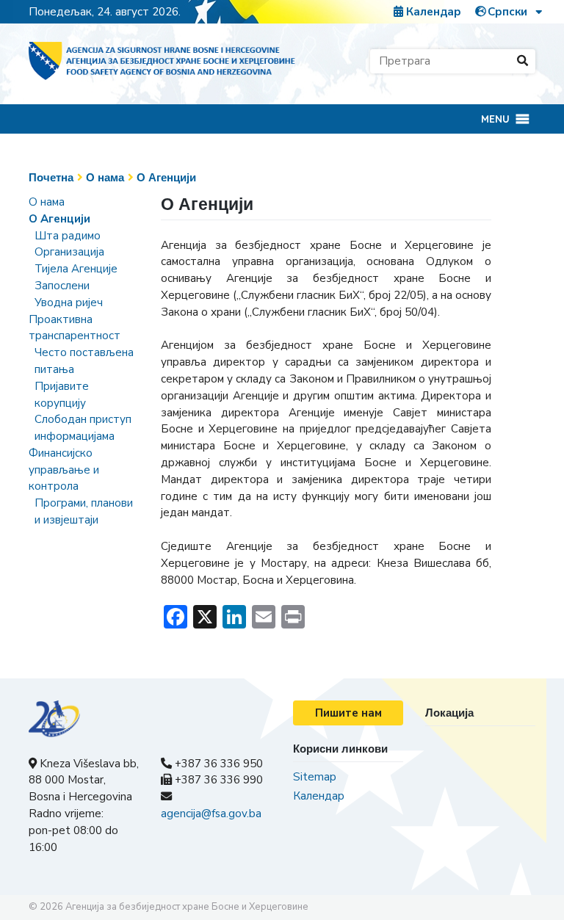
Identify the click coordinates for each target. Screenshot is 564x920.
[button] (495, 119)
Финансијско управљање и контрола (64, 470)
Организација (69, 252)
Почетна (51, 177)
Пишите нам (348, 713)
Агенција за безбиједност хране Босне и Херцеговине (186, 906)
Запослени (62, 285)
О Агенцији (166, 177)
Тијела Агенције (76, 268)
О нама (105, 177)
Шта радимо (68, 235)
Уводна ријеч (69, 302)
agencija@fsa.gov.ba (211, 813)
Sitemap (314, 776)
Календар (432, 11)
